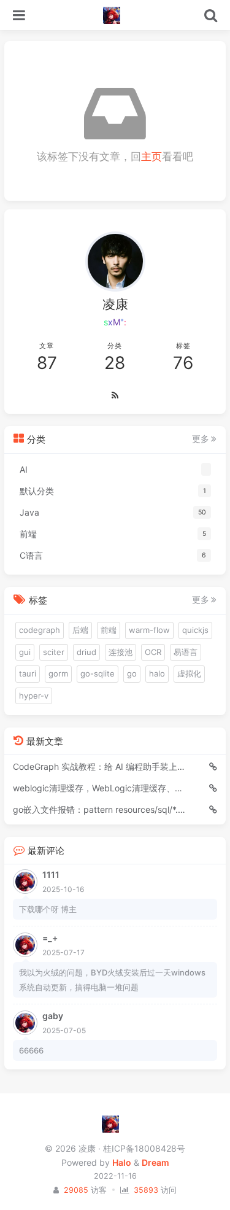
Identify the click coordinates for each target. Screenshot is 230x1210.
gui (25, 652)
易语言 (185, 652)
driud (86, 652)
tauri (27, 673)
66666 (31, 1050)
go (132, 673)
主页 (151, 156)
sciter (53, 652)
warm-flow (149, 630)
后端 (80, 630)
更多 (200, 439)
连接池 (120, 652)
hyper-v (33, 695)
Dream (155, 1162)
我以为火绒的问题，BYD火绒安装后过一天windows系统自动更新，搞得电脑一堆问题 (112, 980)
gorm (58, 673)
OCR (153, 652)
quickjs (195, 630)
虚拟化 (189, 673)
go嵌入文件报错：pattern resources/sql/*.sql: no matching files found (99, 809)
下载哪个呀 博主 (48, 909)
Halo (121, 1162)
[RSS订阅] (115, 396)
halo (157, 673)
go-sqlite (97, 673)
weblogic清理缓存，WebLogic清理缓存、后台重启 (99, 788)
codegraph (39, 630)
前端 (109, 630)
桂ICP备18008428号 (144, 1148)
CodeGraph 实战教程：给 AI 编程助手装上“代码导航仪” (99, 766)
